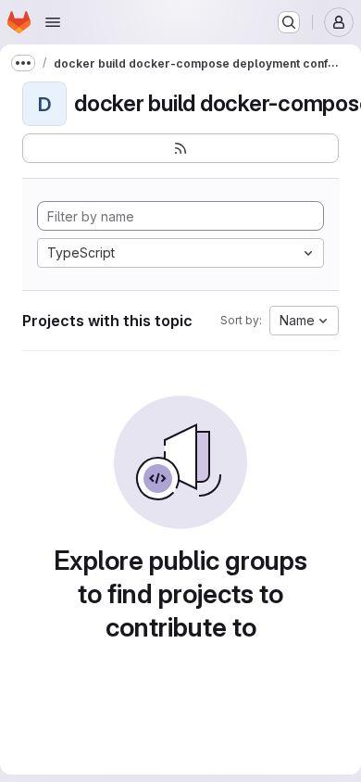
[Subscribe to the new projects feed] (180, 148)
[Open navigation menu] (53, 22)
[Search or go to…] (289, 22)
